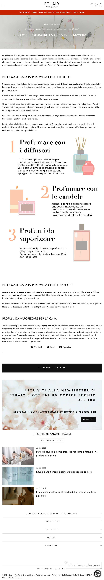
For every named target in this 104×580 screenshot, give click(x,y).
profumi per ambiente (44, 29)
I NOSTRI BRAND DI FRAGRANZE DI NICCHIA (52, 513)
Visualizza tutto (52, 440)
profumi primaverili (61, 29)
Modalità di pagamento (52, 569)
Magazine (55, 24)
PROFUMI (52, 537)
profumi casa (29, 29)
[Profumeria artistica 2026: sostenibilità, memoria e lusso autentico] (18, 496)
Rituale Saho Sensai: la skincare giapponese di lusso (64, 472)
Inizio (46, 24)
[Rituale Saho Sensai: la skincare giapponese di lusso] (18, 476)
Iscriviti (88, 419)
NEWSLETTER (52, 545)
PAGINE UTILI (52, 521)
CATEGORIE (52, 529)
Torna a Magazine (53, 368)
